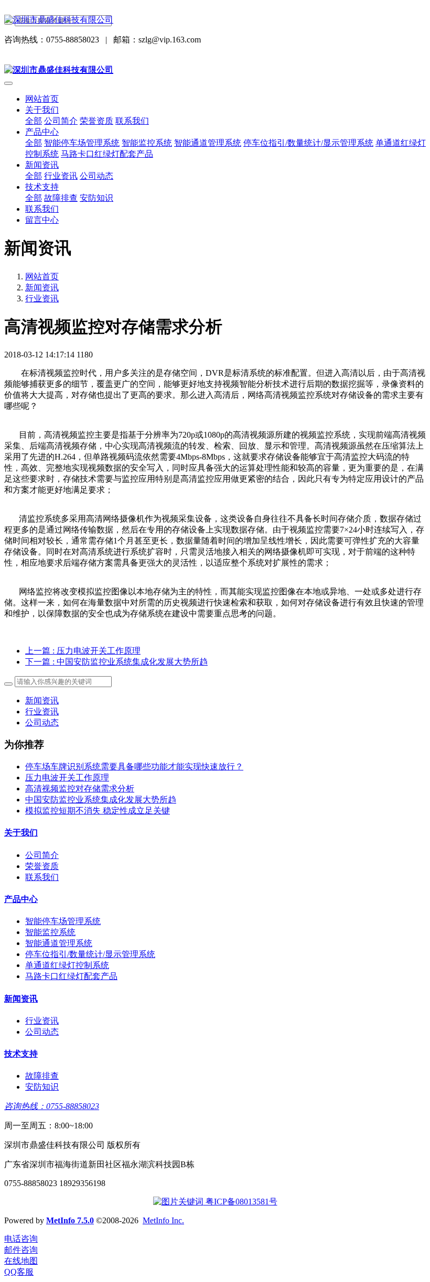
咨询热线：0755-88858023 (51, 1106)
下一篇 (116, 661)
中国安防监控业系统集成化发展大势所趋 (100, 799)
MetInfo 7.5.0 (70, 1220)
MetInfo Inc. (163, 1220)
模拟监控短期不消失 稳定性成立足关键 (97, 810)
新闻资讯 (42, 287)
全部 (33, 120)
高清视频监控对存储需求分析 (79, 788)
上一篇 (83, 650)
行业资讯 (42, 298)
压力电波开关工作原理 (67, 777)
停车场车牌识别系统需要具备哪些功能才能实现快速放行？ (134, 766)
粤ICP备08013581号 (240, 1201)
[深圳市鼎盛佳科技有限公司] (215, 20)
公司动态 (42, 722)
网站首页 (42, 98)
